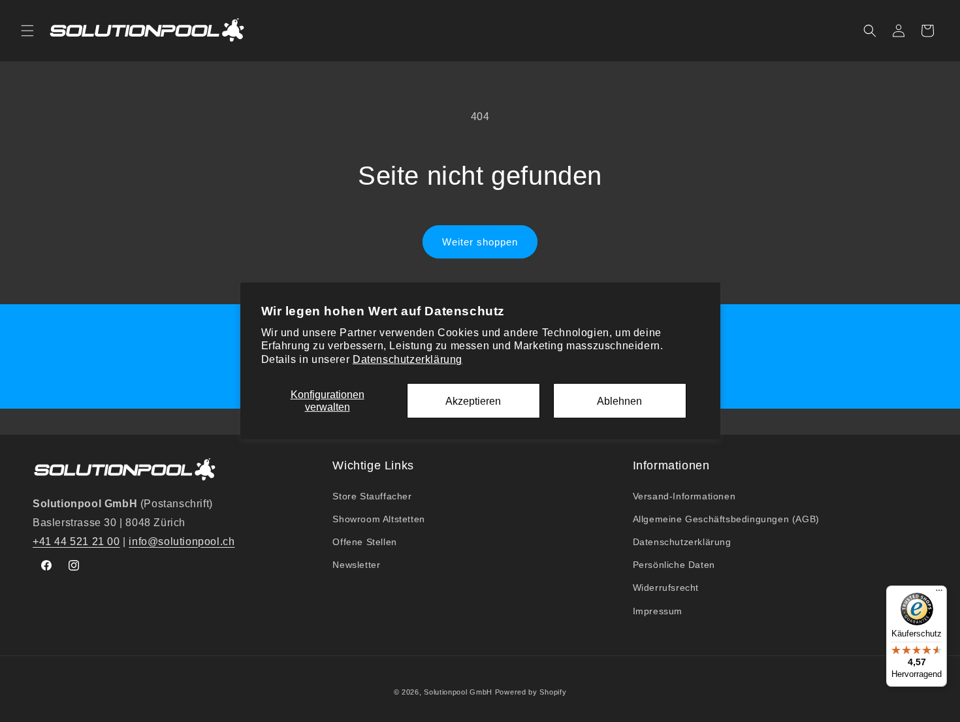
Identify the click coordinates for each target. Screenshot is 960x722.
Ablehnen (619, 400)
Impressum (657, 611)
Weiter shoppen (480, 241)
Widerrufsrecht (666, 587)
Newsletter (356, 564)
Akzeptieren (473, 400)
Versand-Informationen (684, 496)
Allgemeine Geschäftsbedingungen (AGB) (726, 519)
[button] (27, 30)
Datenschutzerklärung (407, 359)
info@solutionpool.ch (181, 541)
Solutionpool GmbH (458, 692)
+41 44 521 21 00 (76, 541)
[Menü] (939, 593)
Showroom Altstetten (378, 519)
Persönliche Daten (674, 564)
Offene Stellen (364, 542)
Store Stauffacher (371, 496)
